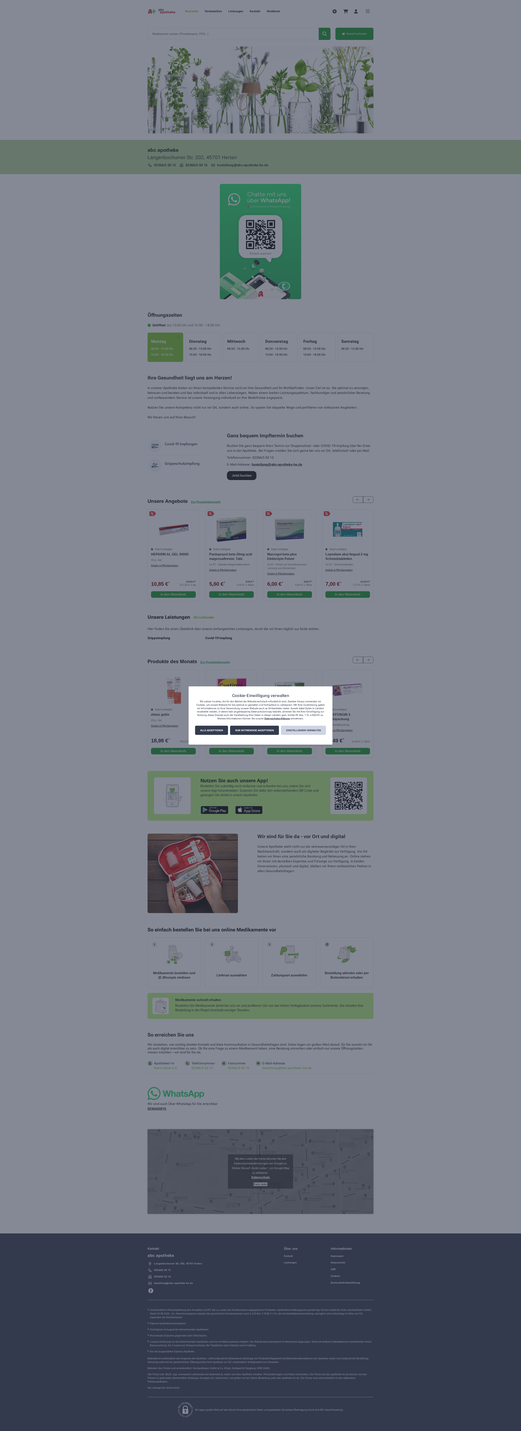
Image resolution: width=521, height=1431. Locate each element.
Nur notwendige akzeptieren (254, 730)
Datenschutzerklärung (277, 718)
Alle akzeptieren (211, 730)
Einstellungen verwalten (303, 730)
